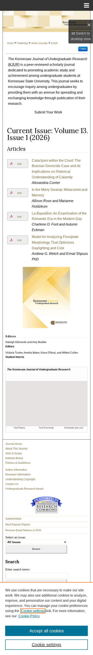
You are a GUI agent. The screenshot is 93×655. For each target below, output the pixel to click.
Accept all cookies (46, 630)
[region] (46, 618)
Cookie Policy (29, 616)
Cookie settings (33, 611)
